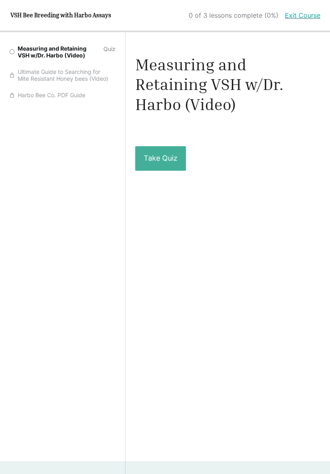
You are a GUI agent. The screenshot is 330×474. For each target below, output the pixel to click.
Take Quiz (160, 158)
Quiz (109, 48)
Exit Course (302, 15)
